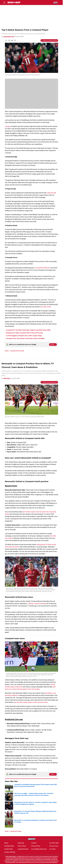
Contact (33, 843)
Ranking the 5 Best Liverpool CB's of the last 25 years (24, 333)
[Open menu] (4, 2)
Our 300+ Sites (54, 843)
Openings (21, 843)
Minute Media (12, 856)
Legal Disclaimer (23, 849)
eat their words (46, 307)
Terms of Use (53, 846)
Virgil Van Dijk (51, 193)
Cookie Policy (8, 849)
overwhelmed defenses (42, 268)
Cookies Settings (9, 852)
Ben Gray (7, 378)
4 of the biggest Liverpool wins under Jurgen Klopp (24, 335)
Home (7, 351)
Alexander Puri (9, 36)
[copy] (15, 40)
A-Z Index (52, 849)
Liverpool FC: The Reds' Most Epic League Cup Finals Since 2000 (28, 330)
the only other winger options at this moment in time (31, 702)
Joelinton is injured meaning (36, 603)
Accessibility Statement (39, 849)
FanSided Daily (9, 846)
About (6, 843)
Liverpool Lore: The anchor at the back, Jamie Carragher (25, 338)
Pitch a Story (22, 846)
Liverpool (8, 126)
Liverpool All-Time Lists (17, 351)
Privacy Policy (35, 846)
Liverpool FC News (15, 831)
